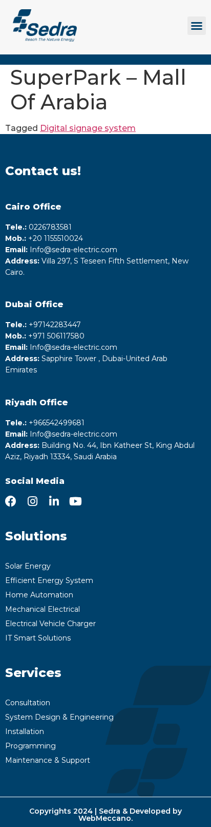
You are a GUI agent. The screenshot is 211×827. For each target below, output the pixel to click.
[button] (196, 25)
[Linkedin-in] (53, 501)
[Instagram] (32, 501)
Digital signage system (88, 128)
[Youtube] (75, 501)
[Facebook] (10, 501)
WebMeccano (104, 818)
